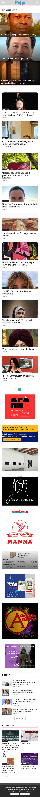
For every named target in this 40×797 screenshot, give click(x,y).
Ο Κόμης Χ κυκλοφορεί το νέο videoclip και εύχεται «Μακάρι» (23, 691)
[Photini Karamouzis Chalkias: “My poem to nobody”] (20, 364)
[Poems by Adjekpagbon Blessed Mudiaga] (20, 25)
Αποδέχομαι (14, 794)
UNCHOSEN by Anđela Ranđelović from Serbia (18, 292)
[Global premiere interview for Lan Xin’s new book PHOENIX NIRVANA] (20, 101)
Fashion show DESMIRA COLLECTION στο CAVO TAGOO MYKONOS (25, 710)
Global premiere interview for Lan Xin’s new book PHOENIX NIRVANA (18, 113)
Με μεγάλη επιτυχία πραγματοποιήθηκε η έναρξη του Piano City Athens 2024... (24, 682)
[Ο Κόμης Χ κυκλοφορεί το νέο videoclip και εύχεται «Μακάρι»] (5, 692)
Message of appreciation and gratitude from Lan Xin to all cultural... (16, 175)
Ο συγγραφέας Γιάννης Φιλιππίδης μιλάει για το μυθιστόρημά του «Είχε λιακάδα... (25, 701)
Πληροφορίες (25, 794)
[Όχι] (38, 791)
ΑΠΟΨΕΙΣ (5, 741)
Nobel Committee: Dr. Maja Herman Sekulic (19, 234)
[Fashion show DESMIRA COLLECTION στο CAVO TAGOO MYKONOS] (7, 711)
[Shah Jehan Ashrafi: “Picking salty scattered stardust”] (20, 309)
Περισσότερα (19, 718)
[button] (3, 2)
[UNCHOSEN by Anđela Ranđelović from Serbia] (20, 280)
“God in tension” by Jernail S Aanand (19, 349)
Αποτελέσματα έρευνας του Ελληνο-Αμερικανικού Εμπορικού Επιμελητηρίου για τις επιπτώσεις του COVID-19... (10, 748)
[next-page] (27, 389)
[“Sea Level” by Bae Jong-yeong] (20, 49)
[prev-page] (11, 389)
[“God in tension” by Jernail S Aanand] (20, 338)
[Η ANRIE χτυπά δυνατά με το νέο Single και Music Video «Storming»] (20, 73)
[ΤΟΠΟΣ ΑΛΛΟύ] (29, 736)
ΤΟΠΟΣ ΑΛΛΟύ (25, 743)
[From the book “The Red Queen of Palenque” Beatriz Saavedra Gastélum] (20, 130)
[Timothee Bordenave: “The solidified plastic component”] (20, 193)
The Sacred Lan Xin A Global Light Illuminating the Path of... (18, 263)
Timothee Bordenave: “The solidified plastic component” (19, 205)
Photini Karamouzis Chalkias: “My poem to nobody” (18, 377)
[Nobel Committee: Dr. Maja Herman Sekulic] (20, 222)
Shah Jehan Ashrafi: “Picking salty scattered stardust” (18, 321)
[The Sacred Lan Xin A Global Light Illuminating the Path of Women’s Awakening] (20, 251)
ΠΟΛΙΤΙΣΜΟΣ (6, 109)
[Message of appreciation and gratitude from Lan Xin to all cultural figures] (20, 161)
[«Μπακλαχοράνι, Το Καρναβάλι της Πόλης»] (29, 759)
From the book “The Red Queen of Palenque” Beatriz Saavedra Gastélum (18, 144)
